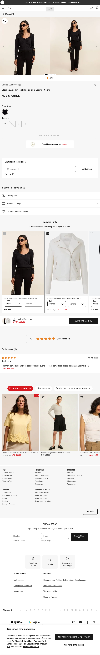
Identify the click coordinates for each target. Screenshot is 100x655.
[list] (58, 610)
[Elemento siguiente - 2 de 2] (97, 2)
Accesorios (6, 492)
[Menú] (3, 8)
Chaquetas (39, 484)
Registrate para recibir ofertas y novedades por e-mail (50, 528)
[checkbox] (4, 233)
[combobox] (13, 304)
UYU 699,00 (45, 455)
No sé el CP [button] (9, 174)
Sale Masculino (8, 475)
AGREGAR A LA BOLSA (49, 135)
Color (8, 301)
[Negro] (5, 112)
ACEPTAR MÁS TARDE (74, 645)
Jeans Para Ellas (41, 495)
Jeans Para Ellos (41, 498)
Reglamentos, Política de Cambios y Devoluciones (64, 580)
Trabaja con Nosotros (23, 586)
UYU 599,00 (16, 455)
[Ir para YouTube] (80, 622)
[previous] (3, 46)
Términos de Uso (50, 591)
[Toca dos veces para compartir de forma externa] (95, 85)
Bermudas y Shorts (42, 475)
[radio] (5, 112)
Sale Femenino (8, 472)
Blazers (70, 472)
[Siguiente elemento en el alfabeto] (95, 610)
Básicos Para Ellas (42, 492)
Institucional (19, 580)
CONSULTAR (87, 169)
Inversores (18, 591)
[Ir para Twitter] (94, 622)
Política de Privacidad (52, 586)
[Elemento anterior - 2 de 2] (2, 2)
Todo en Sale (7, 481)
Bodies (5, 501)
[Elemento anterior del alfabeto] (22, 610)
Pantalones (39, 481)
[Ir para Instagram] (74, 622)
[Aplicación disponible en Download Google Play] (35, 622)
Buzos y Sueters (8, 504)
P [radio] (11, 124)
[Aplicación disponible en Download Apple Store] (17, 622)
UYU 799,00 (7, 455)
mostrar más (8, 368)
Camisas (70, 478)
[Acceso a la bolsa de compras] (97, 8)
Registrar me (79, 537)
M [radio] (18, 124)
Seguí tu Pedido (50, 597)
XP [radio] (5, 124)
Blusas (5, 498)
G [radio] (25, 124)
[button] (3, 14)
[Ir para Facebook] (87, 622)
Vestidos (38, 472)
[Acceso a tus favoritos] (91, 8)
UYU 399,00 (93, 455)
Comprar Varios (83, 321)
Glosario (8, 610)
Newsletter (50, 523)
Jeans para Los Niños (43, 501)
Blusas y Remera (41, 478)
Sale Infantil (7, 478)
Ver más (90, 511)
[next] (96, 46)
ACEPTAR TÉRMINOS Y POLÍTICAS (74, 637)
